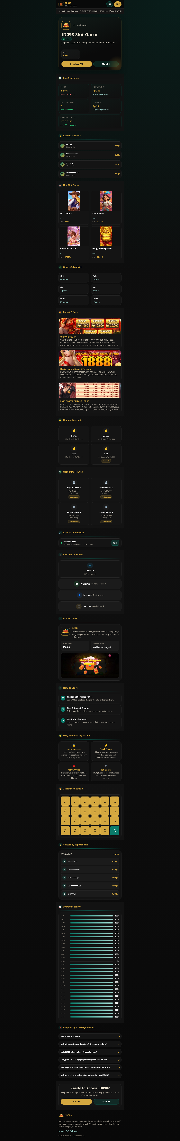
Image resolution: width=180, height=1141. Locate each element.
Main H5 (106, 64)
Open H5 (106, 1101)
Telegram (74, 1131)
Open (115, 543)
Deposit (61, 1131)
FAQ (67, 1131)
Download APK (76, 64)
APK (118, 4)
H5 (109, 4)
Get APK (76, 1101)
